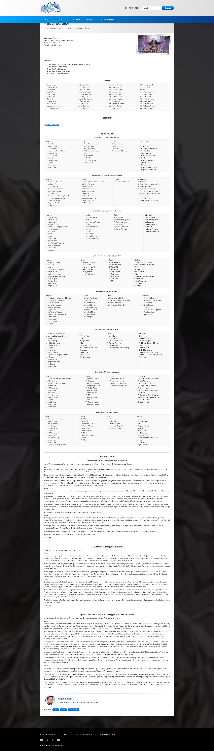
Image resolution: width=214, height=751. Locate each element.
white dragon (79, 28)
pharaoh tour (74, 709)
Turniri (60, 19)
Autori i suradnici (84, 735)
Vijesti (45, 19)
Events (87, 28)
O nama (65, 735)
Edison (89, 19)
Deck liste (76, 19)
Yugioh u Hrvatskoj (108, 19)
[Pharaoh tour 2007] (51, 125)
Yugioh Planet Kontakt (109, 735)
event (63, 709)
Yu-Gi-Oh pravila (47, 735)
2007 (55, 709)
